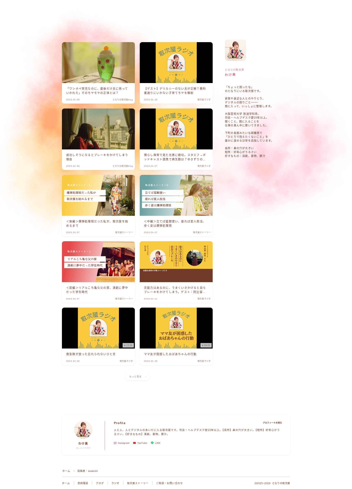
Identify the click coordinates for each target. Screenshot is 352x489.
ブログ (100, 483)
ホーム (66, 471)
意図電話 (83, 483)
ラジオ (115, 483)
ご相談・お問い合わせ (169, 483)
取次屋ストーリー (138, 483)
